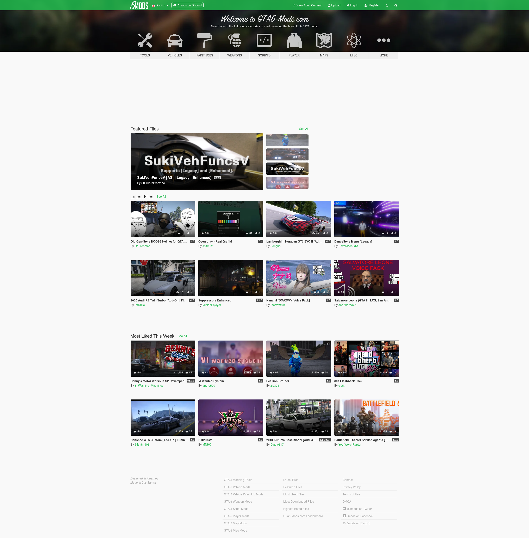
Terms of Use (351, 494)
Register (374, 5)
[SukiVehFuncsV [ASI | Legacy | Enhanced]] (287, 169)
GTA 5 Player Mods (236, 516)
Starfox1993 (278, 305)
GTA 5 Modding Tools (238, 480)
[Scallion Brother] (287, 140)
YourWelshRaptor (349, 444)
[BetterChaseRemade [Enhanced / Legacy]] (287, 154)
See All (303, 129)
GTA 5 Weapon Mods (238, 501)
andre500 (209, 385)
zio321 (274, 385)
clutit (341, 385)
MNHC (207, 444)
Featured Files (292, 487)
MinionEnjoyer (212, 305)
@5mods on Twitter (359, 509)
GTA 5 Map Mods (235, 523)
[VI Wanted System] (287, 183)
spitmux (208, 246)
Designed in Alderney (144, 478)
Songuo (275, 246)
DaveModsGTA (348, 246)
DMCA (347, 501)
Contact (348, 480)
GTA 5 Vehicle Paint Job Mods (243, 494)
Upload (335, 5)
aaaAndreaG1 (347, 305)
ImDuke (140, 305)
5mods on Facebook (359, 516)
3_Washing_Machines (149, 385)
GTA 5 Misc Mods (235, 530)
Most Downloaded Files (298, 501)
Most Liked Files (294, 494)
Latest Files (290, 480)
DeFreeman (142, 246)
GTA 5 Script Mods (236, 509)
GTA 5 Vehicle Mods (237, 487)
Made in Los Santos (143, 482)
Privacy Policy (352, 487)
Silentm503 (142, 444)
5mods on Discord (358, 523)
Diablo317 (277, 444)
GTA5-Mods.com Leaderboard (303, 516)
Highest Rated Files (296, 509)
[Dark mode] (387, 5)
